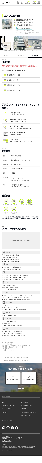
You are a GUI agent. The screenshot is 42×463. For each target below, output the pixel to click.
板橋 (10, 257)
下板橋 (12, 261)
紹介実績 (4, 412)
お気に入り (27, 2)
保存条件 (34, 2)
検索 (18, 3)
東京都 (26, 358)
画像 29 (38, 47)
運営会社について (26, 415)
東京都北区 (20, 20)
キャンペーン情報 (7, 409)
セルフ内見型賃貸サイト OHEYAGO (12, 358)
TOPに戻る (21, 388)
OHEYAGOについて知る (8, 405)
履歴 (22, 3)
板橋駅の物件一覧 (12, 80)
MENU (38, 3)
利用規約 (23, 409)
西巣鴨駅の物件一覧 (13, 85)
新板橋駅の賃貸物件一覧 (10, 360)
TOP (3, 402)
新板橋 (26, 25)
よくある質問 (24, 402)
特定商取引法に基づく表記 (28, 412)
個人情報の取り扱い (26, 405)
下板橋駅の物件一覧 (13, 90)
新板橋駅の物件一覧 (13, 75)
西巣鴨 (12, 259)
